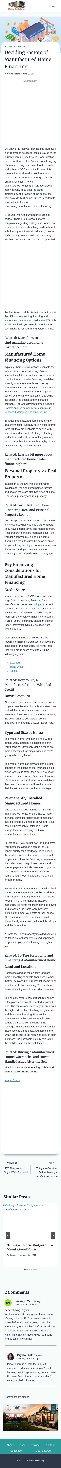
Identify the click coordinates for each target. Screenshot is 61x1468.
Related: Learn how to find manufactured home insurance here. (24, 342)
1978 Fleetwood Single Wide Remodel (15, 1168)
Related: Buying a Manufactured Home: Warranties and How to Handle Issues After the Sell (29, 1056)
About (10, 1445)
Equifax (14, 670)
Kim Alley (14, 1255)
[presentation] (30, 1221)
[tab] (25, 1269)
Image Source (12, 1080)
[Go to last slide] (8, 1235)
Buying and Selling (15, 47)
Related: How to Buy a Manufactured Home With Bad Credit (28, 684)
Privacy (35, 1445)
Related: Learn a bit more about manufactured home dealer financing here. (28, 459)
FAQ (22, 1445)
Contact (50, 1445)
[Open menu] (53, 6)
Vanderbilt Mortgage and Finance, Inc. (26, 412)
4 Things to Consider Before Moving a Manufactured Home (46, 1170)
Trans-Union (17, 666)
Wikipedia (38, 604)
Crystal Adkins (13, 74)
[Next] (53, 1235)
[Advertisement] (30, 113)
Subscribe (16, 1450)
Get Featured (43, 1450)
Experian (15, 662)
